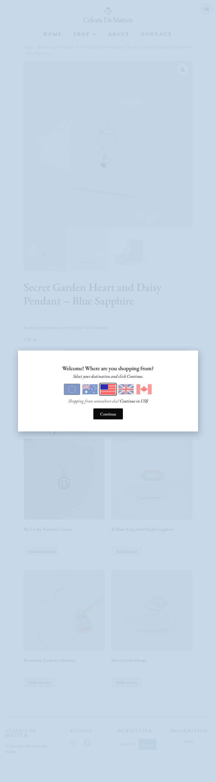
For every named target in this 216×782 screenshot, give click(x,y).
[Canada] (144, 389)
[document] (108, 391)
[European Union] (72, 389)
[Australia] (90, 389)
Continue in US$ (134, 401)
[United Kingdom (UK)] (126, 389)
